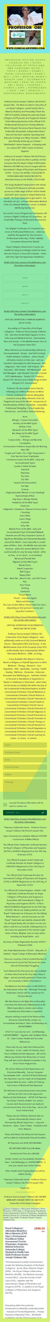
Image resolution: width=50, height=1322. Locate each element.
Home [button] (25, 278)
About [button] (25, 295)
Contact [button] (25, 303)
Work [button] (25, 286)
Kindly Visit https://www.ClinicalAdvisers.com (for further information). (25, 264)
